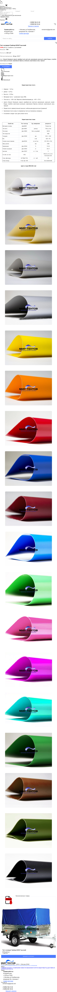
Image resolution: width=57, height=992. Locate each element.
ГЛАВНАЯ (3, 968)
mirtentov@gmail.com (48, 29)
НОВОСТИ (23, 968)
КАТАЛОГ (9, 968)
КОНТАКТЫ (9, 969)
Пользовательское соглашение (28, 965)
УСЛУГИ (35, 968)
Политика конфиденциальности (10, 965)
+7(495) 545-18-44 (35, 24)
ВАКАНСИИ (30, 968)
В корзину (6, 66)
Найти (50, 38)
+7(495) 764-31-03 (35, 22)
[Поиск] (40, 38)
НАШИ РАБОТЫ (42, 968)
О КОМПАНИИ (16, 968)
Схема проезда (24, 33)
